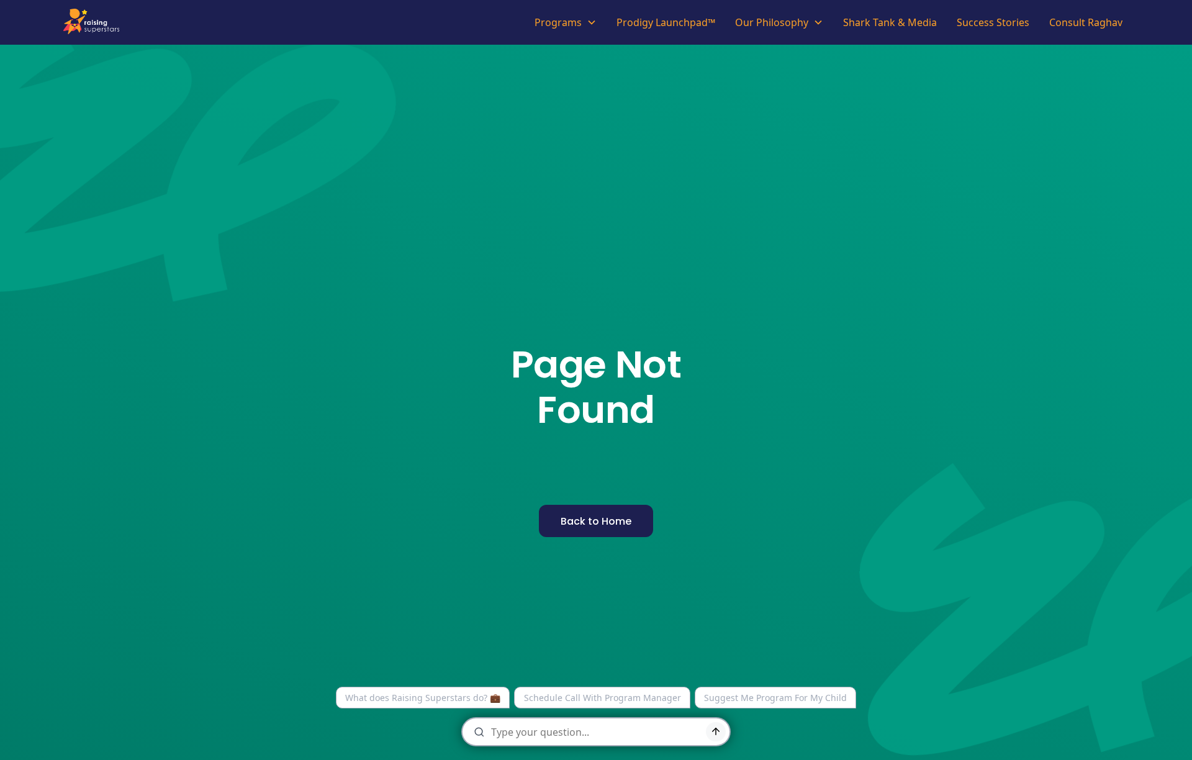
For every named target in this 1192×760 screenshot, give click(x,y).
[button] (566, 22)
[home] (95, 22)
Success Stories (993, 22)
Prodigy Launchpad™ (665, 22)
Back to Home (596, 521)
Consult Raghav (1085, 22)
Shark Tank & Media (890, 22)
